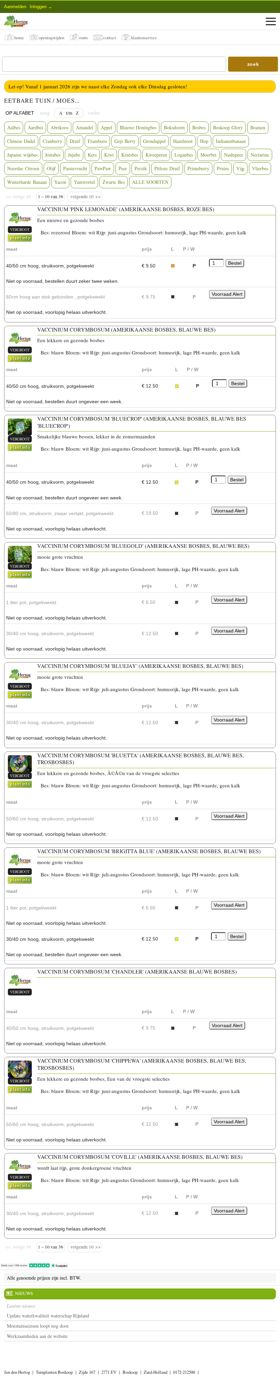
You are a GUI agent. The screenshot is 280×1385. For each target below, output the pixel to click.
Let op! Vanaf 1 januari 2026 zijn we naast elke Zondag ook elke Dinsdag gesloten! (98, 86)
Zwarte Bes (113, 182)
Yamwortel (84, 182)
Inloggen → (41, 6)
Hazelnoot (183, 141)
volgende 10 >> (85, 196)
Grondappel (154, 141)
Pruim (223, 168)
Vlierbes (260, 168)
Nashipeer (233, 154)
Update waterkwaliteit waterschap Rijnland (48, 1315)
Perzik (141, 168)
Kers (92, 154)
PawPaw (103, 168)
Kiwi (109, 154)
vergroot (20, 229)
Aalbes (13, 127)
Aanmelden (15, 6)
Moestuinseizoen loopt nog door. (38, 1326)
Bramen (257, 127)
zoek (253, 64)
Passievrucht (75, 168)
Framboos (97, 141)
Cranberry (52, 141)
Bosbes (199, 127)
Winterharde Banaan (27, 182)
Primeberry (198, 168)
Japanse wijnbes (22, 154)
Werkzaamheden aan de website (37, 1336)
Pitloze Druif (167, 168)
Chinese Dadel (21, 141)
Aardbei (35, 127)
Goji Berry (125, 141)
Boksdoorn (174, 127)
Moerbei (208, 154)
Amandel (84, 127)
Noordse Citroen (23, 168)
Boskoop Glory (228, 127)
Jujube (74, 154)
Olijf (51, 168)
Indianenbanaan (231, 141)
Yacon (60, 182)
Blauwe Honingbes (138, 127)
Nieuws (24, 1293)
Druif (75, 141)
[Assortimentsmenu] (271, 21)
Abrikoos (59, 127)
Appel (106, 127)
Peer (122, 168)
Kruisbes (129, 154)
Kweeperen (156, 154)
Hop (204, 141)
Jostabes (52, 154)
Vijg (240, 168)
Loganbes (183, 154)
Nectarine (260, 154)
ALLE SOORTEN (150, 182)
